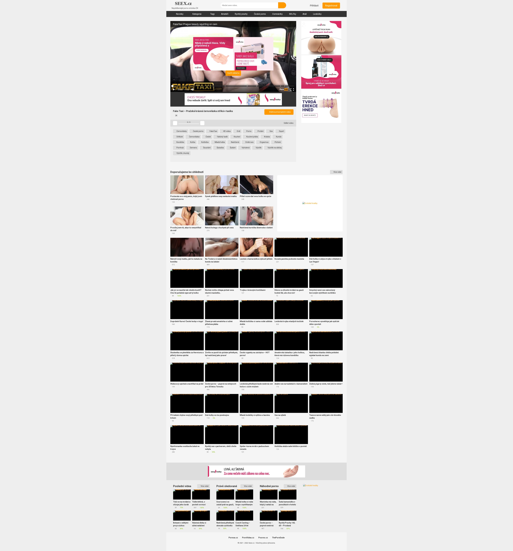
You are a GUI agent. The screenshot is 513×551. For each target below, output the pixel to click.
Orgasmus (264, 142)
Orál (238, 131)
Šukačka (220, 148)
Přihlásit (314, 5)
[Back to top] (504, 543)
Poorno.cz (263, 538)
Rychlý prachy (241, 14)
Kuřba (192, 142)
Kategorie (196, 14)
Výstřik (258, 148)
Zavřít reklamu (233, 73)
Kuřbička (205, 142)
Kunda (278, 137)
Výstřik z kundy (182, 153)
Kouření (236, 137)
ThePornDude (278, 538)
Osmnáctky (277, 14)
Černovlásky (181, 131)
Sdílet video (288, 123)
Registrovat (331, 5)
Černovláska (194, 137)
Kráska (267, 137)
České (208, 137)
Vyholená (245, 148)
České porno (260, 14)
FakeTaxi (213, 131)
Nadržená (235, 142)
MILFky (292, 14)
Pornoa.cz (233, 538)
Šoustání (207, 148)
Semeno (193, 148)
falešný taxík (222, 137)
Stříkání (179, 137)
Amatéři (224, 14)
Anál (305, 14)
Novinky (179, 14)
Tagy (212, 14)
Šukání (233, 148)
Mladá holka (219, 142)
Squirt (281, 131)
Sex (271, 131)
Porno (248, 131)
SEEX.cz (183, 3)
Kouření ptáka (252, 137)
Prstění (260, 131)
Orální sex (249, 142)
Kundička (180, 142)
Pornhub (180, 148)
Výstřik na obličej (274, 148)
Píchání (277, 142)
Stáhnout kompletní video (280, 112)
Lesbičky (317, 14)
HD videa (227, 131)
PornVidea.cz (248, 538)
